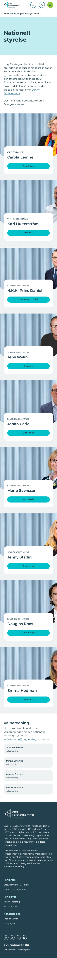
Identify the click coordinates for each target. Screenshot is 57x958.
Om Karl (28, 232)
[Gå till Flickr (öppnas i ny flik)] (24, 937)
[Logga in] (42, 5)
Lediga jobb (10, 923)
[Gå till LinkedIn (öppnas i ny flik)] (6, 937)
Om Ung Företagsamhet (26, 13)
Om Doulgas (29, 632)
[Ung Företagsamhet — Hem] (19, 814)
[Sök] (33, 5)
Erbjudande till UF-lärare (16, 884)
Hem (7, 13)
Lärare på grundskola (15, 889)
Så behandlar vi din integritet (17, 949)
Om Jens (28, 366)
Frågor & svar (11, 918)
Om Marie (28, 499)
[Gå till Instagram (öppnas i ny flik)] (12, 937)
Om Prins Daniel (28, 299)
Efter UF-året (10, 906)
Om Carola (29, 166)
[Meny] (50, 5)
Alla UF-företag (12, 901)
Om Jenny (28, 566)
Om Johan (28, 432)
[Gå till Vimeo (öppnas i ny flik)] (18, 937)
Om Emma (28, 699)
